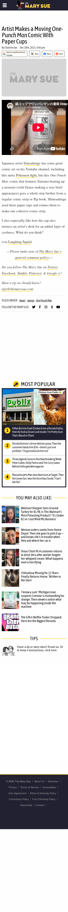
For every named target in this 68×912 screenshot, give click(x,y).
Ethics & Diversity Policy (43, 793)
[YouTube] (58, 308)
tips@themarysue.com (17, 288)
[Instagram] (46, 308)
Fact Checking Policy (43, 799)
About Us (39, 781)
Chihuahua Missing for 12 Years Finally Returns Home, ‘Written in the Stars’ (41, 576)
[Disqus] (34, 711)
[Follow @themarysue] (33, 308)
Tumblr (22, 273)
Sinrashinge (32, 163)
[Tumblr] (52, 308)
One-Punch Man (44, 300)
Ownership (26, 805)
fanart (22, 300)
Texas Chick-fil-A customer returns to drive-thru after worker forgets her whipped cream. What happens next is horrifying (42, 556)
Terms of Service (29, 787)
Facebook (9, 273)
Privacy (13, 787)
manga (30, 300)
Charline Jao (11, 47)
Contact (40, 805)
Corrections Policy (19, 799)
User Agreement (17, 793)
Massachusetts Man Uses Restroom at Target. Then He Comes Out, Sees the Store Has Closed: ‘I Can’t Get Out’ (38, 478)
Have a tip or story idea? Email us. (38, 646)
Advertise (53, 781)
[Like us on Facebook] (39, 308)
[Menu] (5, 5)
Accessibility (49, 787)
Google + (53, 273)
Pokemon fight (26, 175)
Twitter (52, 267)
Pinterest (35, 273)
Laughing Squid (19, 241)
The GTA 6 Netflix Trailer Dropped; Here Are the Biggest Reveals (41, 619)
